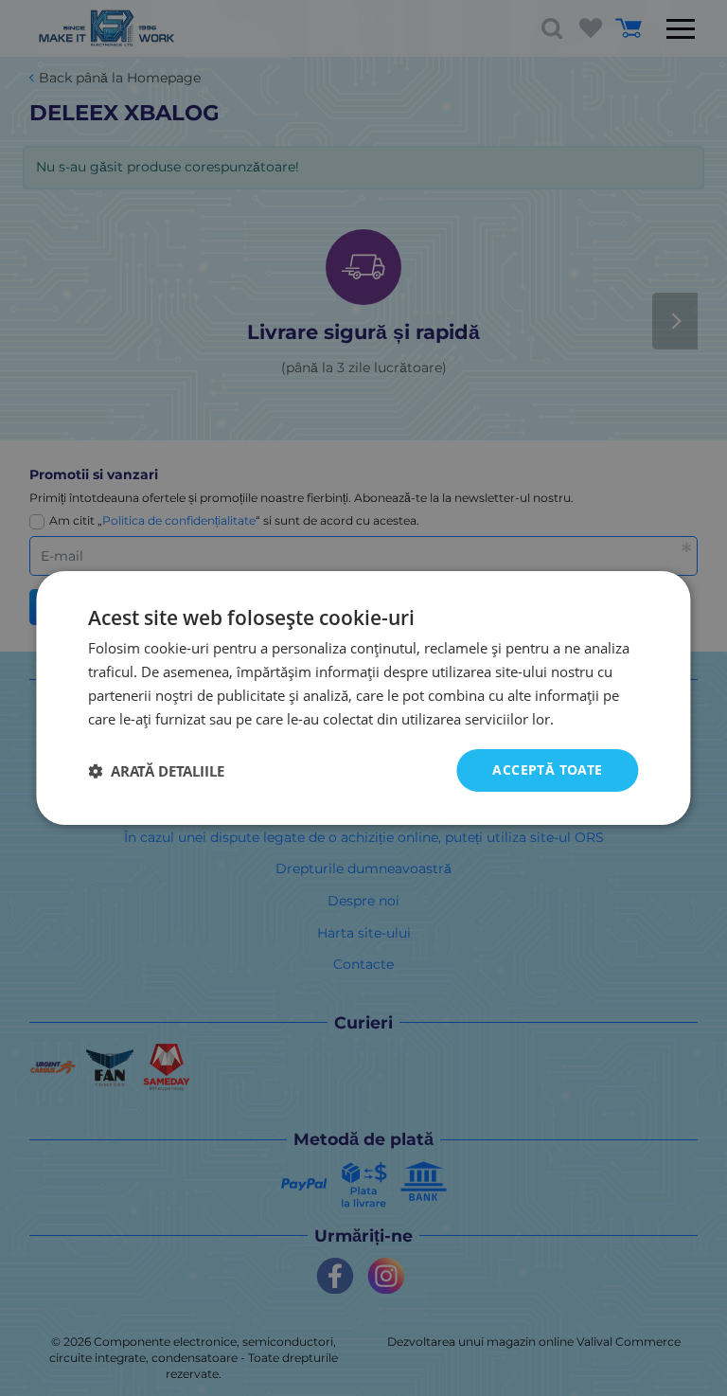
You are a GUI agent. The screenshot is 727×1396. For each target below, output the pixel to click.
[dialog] (363, 698)
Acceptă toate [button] (547, 770)
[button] (156, 771)
